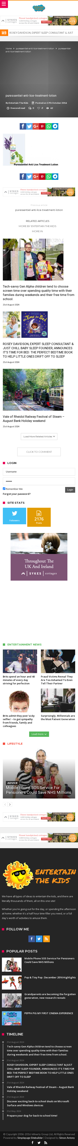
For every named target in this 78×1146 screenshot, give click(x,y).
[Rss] (46, 939)
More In (37, 231)
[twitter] (29, 126)
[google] (36, 126)
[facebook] (23, 126)
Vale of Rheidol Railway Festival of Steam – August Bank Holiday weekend (34, 419)
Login (70, 489)
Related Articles (37, 220)
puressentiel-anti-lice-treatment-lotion (35, 48)
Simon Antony (67, 1137)
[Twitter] (39, 939)
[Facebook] (31, 939)
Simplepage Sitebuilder (30, 1137)
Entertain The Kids (18, 102)
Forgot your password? (17, 494)
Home (9, 48)
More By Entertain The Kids (37, 226)
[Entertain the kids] (39, 4)
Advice (12, 782)
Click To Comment (39, 451)
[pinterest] (42, 126)
